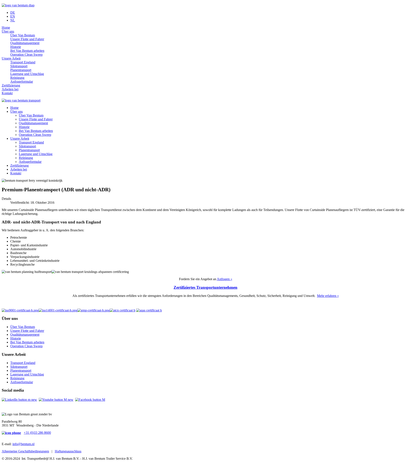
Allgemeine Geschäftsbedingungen (25, 451)
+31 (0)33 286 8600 (37, 432)
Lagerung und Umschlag (27, 74)
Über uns (8, 31)
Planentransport (20, 70)
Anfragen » (224, 279)
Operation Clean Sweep (26, 54)
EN (12, 16)
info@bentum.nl (23, 444)
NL (12, 20)
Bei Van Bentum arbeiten (27, 50)
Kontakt (7, 93)
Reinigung (17, 77)
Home (6, 27)
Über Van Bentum (22, 35)
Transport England (22, 62)
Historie (15, 47)
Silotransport (18, 66)
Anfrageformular (21, 81)
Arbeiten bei (10, 89)
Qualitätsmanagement (24, 43)
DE (12, 12)
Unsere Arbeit (11, 58)
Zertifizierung (11, 85)
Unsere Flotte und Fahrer (27, 39)
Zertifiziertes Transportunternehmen (205, 287)
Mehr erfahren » (328, 296)
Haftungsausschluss (68, 451)
